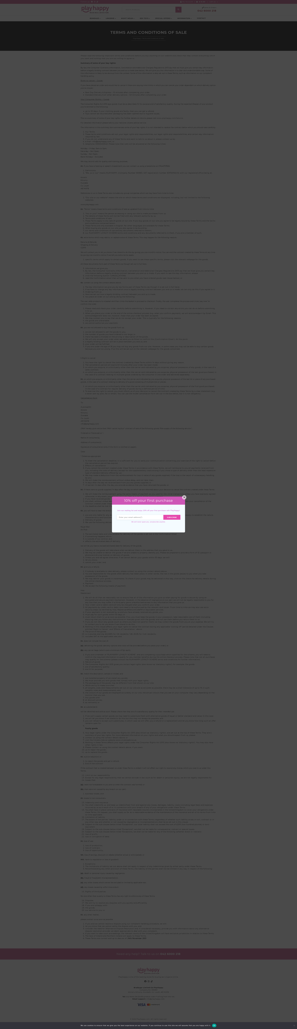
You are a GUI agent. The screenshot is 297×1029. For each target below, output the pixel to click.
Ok (214, 1025)
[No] (294, 1025)
